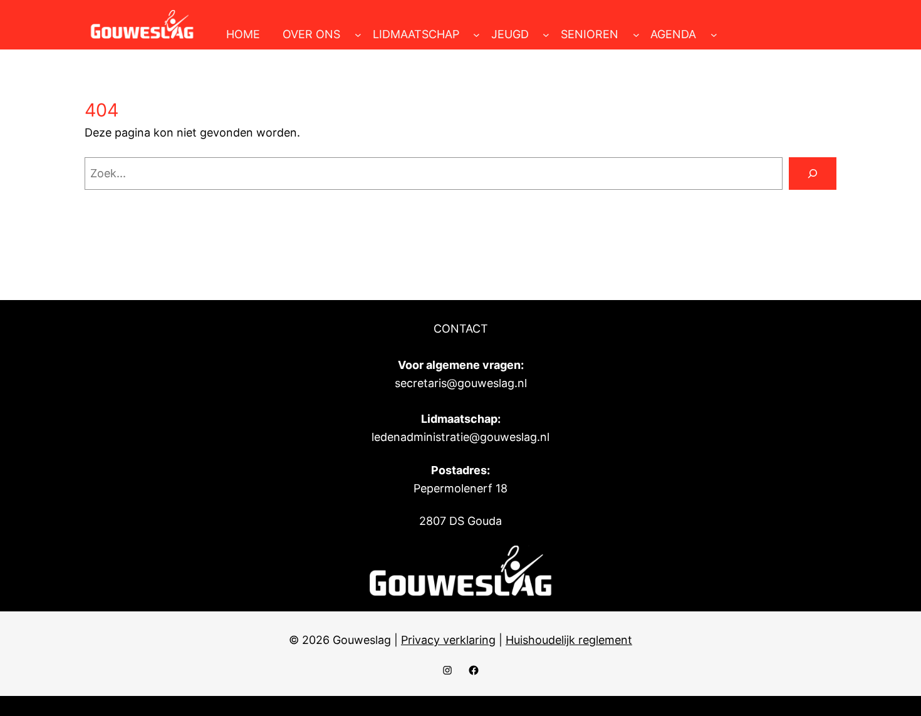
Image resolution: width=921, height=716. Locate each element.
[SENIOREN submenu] (636, 34)
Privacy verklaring (448, 639)
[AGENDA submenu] (713, 34)
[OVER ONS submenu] (358, 34)
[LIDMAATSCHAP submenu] (476, 34)
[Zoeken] (812, 173)
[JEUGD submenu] (546, 34)
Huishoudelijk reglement (569, 639)
